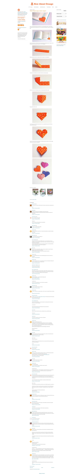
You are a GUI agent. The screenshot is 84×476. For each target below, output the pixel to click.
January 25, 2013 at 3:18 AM (36, 361)
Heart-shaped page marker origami (38, 10)
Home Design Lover (46, 354)
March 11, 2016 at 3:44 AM (35, 451)
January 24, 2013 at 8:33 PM (36, 356)
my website (25, 14)
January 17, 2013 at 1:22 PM (36, 208)
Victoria (33, 406)
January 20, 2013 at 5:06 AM (36, 330)
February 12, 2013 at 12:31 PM (36, 399)
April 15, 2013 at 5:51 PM (35, 415)
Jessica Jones (34, 216)
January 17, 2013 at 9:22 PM (36, 257)
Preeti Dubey (33, 285)
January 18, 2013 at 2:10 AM (36, 267)
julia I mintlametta (34, 269)
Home (42, 467)
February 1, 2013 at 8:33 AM (35, 366)
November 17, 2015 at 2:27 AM (36, 445)
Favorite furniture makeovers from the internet (42, 196)
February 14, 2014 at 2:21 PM (36, 426)
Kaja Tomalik (33, 225)
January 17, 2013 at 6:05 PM (36, 237)
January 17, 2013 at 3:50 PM (36, 214)
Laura (33, 332)
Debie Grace (33, 235)
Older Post (52, 467)
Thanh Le (33, 351)
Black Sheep (33, 411)
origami (33, 199)
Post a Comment (32, 466)
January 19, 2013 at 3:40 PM (36, 318)
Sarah (33, 428)
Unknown (33, 254)
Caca (32, 358)
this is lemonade (34, 239)
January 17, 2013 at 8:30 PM (36, 252)
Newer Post (31, 467)
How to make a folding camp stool (50, 195)
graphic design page (22, 27)
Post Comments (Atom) (36, 469)
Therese (33, 417)
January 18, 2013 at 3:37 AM (36, 273)
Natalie (33, 316)
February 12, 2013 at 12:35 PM (36, 404)
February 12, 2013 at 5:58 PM (36, 409)
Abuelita (33, 453)
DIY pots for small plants (35, 195)
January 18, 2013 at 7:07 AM (36, 283)
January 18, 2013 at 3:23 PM (36, 298)
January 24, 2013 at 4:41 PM (36, 349)
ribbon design (61, 45)
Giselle (33, 210)
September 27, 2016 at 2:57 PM (36, 464)
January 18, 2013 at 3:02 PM (36, 293)
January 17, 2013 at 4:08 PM (36, 223)
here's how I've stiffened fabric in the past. (40, 296)
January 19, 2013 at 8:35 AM (36, 314)
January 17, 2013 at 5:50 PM (36, 233)
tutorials (35, 199)
